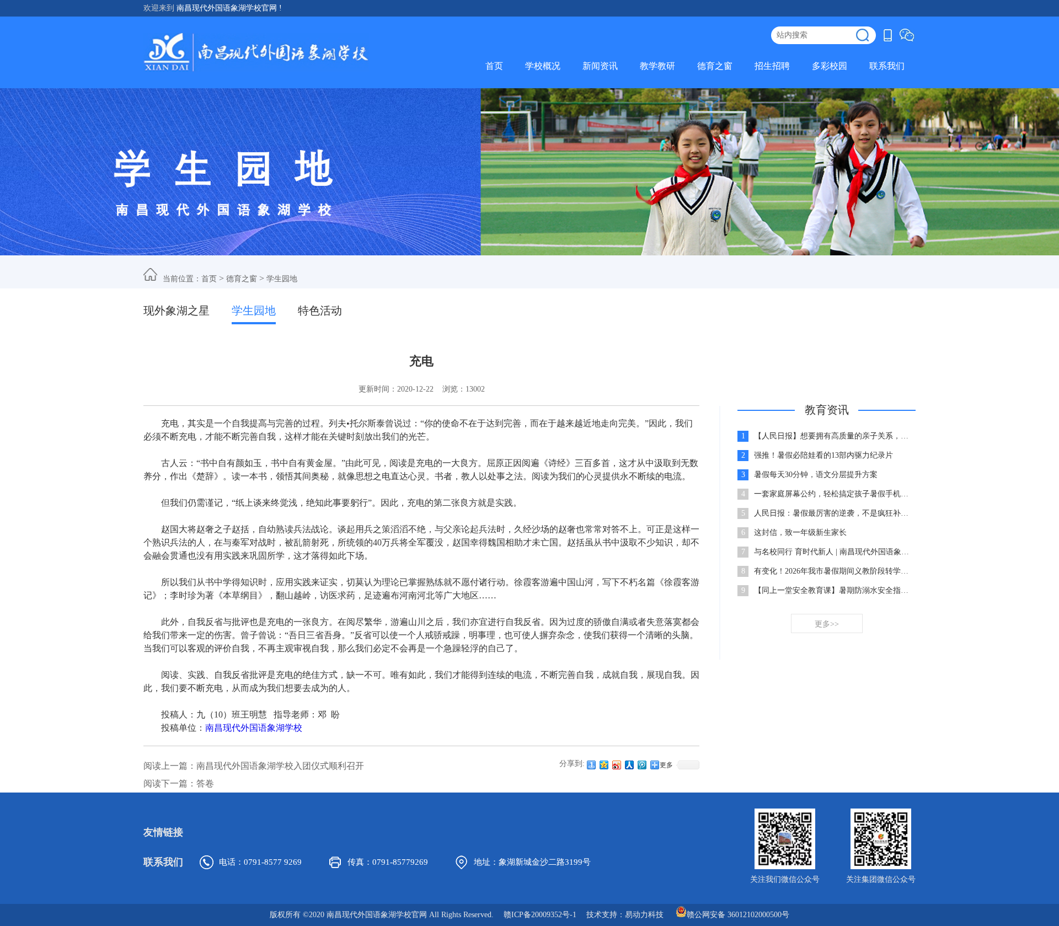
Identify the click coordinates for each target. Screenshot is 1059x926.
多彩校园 (829, 66)
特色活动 (320, 310)
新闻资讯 (600, 66)
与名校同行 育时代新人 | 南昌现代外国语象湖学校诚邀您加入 (834, 552)
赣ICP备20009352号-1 (540, 915)
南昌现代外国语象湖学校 (253, 727)
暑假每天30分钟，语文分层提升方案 (816, 474)
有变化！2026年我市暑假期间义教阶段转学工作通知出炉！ (834, 571)
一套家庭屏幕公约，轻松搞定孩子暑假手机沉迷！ (834, 494)
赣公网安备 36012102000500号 (738, 914)
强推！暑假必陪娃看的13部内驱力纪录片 (823, 455)
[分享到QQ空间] (604, 765)
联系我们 (887, 66)
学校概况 (542, 66)
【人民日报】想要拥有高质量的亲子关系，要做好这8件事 (834, 436)
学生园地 (281, 279)
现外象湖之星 (176, 310)
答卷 (205, 783)
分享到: (572, 763)
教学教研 (657, 66)
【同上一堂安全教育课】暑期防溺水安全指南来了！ (834, 590)
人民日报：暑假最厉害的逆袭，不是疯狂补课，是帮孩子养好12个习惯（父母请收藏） (834, 513)
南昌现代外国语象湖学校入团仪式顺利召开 (280, 765)
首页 (494, 66)
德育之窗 (714, 66)
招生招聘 (772, 66)
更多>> (827, 624)
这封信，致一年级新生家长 (800, 532)
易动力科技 (644, 915)
